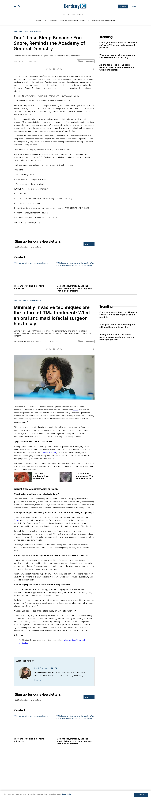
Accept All (141, 794)
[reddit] (58, 69)
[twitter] (54, 69)
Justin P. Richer (49, 452)
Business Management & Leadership (74, 20)
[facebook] (47, 69)
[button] (15, 6)
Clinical (53, 20)
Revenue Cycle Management (103, 20)
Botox (16, 520)
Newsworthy (41, 20)
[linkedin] (50, 69)
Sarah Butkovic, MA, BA (24, 341)
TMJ (75, 410)
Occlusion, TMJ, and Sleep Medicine (27, 31)
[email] (61, 69)
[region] (75, 795)
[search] (19, 6)
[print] (93, 69)
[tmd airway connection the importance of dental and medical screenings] (65, 477)
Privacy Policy (66, 794)
